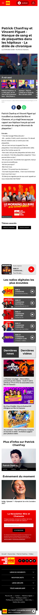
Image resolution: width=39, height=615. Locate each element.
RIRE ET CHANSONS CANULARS (19, 325)
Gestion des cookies (19, 602)
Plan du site (8, 596)
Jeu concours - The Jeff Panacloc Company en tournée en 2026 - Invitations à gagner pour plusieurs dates (19, 431)
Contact (17, 596)
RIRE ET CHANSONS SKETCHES (19, 313)
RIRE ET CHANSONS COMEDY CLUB (20, 336)
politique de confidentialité (19, 539)
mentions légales (7, 539)
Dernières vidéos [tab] (27, 352)
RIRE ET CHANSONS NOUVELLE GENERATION (20, 303)
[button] (19, 64)
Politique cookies (21, 598)
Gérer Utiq (28, 600)
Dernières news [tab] (10, 352)
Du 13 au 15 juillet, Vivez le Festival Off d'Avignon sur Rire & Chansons (17, 407)
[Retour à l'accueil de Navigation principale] (8, 3)
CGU (12, 598)
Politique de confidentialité (14, 600)
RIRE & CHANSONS (19, 290)
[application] (19, 64)
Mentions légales (27, 596)
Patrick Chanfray (10, 465)
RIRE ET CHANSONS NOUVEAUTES (18, 269)
